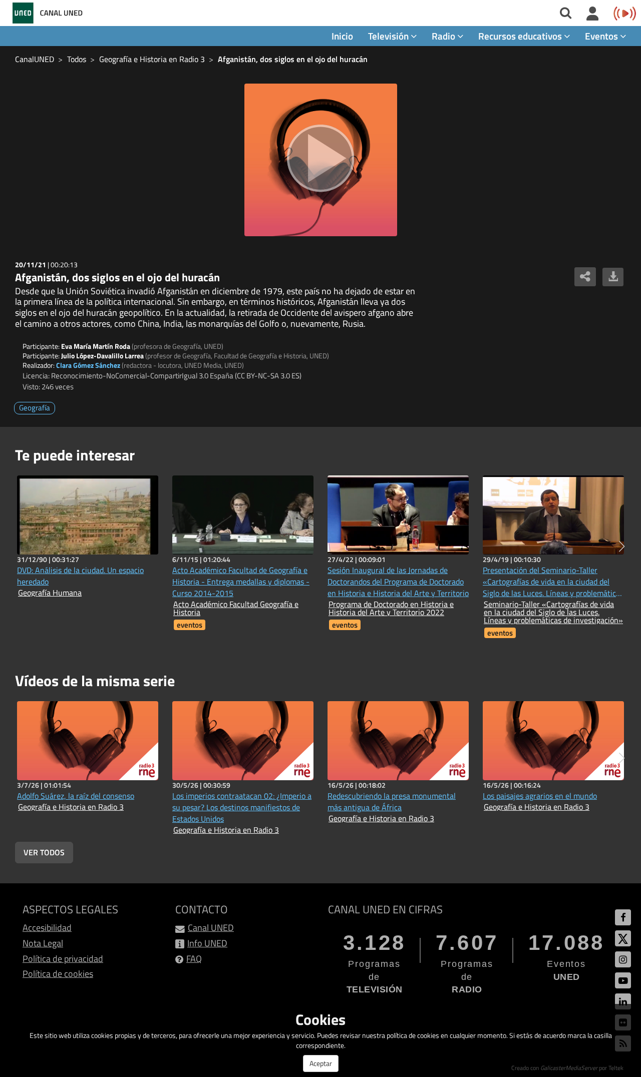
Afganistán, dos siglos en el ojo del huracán (293, 59)
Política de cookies (58, 973)
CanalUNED (34, 59)
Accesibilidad (47, 927)
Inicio (342, 36)
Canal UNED (211, 927)
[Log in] (592, 14)
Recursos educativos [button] (521, 36)
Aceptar (320, 1063)
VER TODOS (44, 852)
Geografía (34, 407)
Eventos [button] (602, 36)
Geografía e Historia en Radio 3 (152, 59)
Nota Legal (43, 943)
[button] (621, 546)
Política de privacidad (63, 958)
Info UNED (207, 943)
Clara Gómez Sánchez (88, 365)
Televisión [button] (389, 36)
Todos (76, 59)
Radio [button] (444, 36)
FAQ (194, 958)
